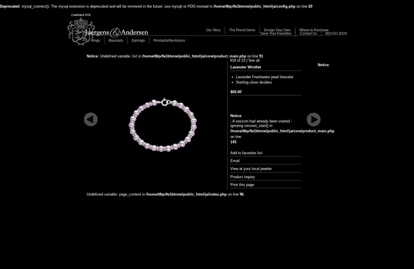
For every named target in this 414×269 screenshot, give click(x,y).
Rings (95, 40)
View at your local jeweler (251, 169)
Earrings (138, 40)
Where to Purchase (314, 30)
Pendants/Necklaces (169, 40)
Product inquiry (242, 177)
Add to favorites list (246, 153)
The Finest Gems (242, 30)
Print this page (242, 185)
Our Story (213, 30)
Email (235, 161)
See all (254, 60)
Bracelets (116, 40)
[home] (108, 29)
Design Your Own (277, 30)
